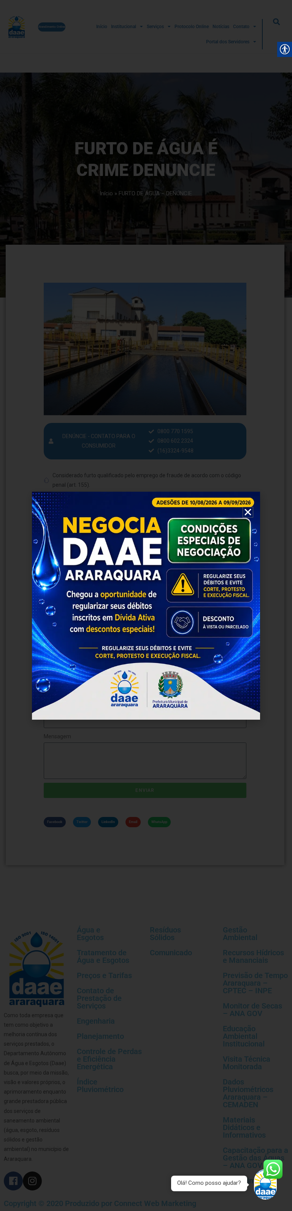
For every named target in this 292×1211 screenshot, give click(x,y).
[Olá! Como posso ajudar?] (265, 1184)
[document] (146, 605)
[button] (247, 512)
